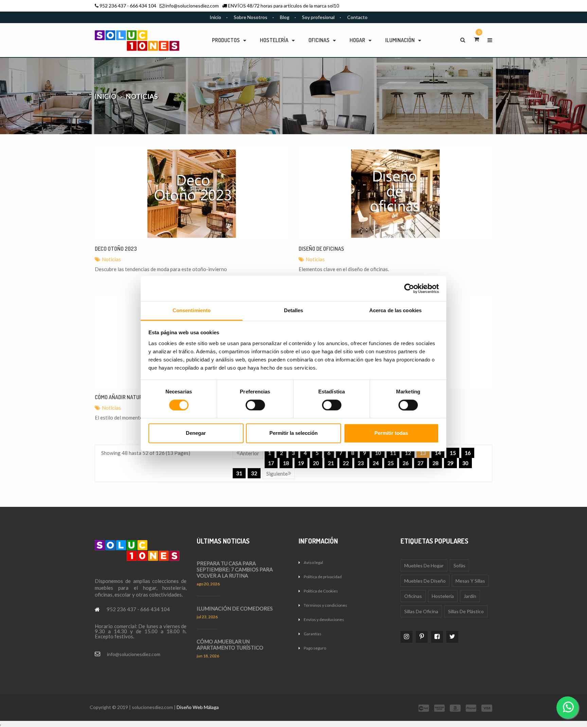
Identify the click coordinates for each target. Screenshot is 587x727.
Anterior (249, 453)
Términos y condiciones (325, 605)
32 (254, 473)
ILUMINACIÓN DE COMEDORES (235, 608)
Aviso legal (313, 562)
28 (435, 463)
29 (450, 463)
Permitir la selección (293, 433)
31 (239, 473)
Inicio (215, 17)
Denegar (196, 433)
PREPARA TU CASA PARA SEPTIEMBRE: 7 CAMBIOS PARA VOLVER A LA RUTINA (235, 569)
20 (316, 463)
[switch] (255, 405)
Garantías (312, 633)
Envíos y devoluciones (324, 619)
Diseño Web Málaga (198, 707)
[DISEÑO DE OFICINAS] (395, 194)
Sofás (459, 565)
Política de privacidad (323, 576)
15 (453, 453)
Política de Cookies (321, 590)
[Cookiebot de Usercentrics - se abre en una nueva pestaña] (409, 288)
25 (391, 463)
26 (406, 463)
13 (423, 453)
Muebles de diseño (425, 581)
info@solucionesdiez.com (192, 5)
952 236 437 (113, 5)
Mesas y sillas (470, 581)
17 (271, 463)
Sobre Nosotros (250, 17)
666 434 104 (143, 5)
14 (438, 453)
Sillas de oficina (421, 611)
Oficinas (413, 596)
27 (420, 463)
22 (346, 463)
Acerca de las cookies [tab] (395, 310)
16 (468, 453)
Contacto (357, 17)
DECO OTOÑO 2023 (116, 248)
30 (465, 463)
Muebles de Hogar (424, 565)
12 (408, 453)
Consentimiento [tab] (192, 310)
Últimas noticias (223, 540)
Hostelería (443, 596)
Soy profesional (318, 17)
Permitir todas (391, 433)
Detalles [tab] (293, 310)
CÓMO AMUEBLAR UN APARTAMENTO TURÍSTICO (230, 644)
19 (301, 463)
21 (331, 463)
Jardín (470, 596)
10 (378, 453)
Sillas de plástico (466, 611)
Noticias (111, 259)
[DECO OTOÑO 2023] (191, 194)
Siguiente (277, 474)
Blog (284, 17)
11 (393, 453)
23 (361, 463)
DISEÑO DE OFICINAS (321, 248)
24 (376, 463)
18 (286, 463)
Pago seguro (315, 648)
